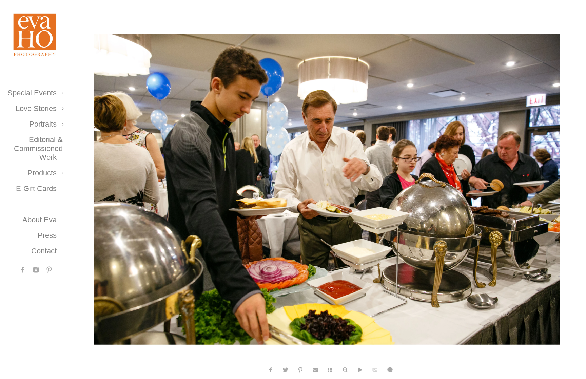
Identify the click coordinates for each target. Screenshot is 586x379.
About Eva (39, 219)
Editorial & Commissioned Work (38, 148)
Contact (44, 251)
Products (42, 173)
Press (47, 235)
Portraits (43, 124)
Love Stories (36, 108)
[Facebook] (22, 270)
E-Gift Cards (36, 188)
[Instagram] (36, 270)
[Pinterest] (49, 270)
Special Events (32, 93)
